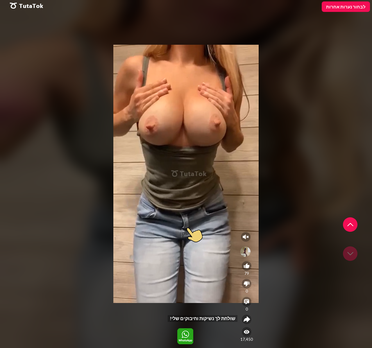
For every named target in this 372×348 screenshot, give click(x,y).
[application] (186, 174)
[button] (350, 224)
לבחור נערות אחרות (346, 6)
